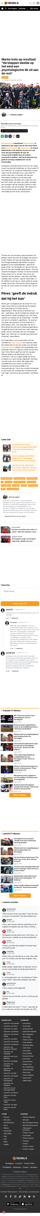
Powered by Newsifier (20, 1209)
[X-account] (6, 1196)
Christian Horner (19, 482)
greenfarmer (11, 909)
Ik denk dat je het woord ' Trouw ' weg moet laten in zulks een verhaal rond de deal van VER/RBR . (20, 1008)
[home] (2, 8)
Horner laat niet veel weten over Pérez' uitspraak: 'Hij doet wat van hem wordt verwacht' (24, 467)
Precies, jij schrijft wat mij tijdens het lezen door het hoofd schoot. (19, 947)
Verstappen (12, 8)
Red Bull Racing (7, 143)
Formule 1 (5, 77)
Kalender (22, 8)
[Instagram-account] (15, 1196)
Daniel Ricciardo (7, 347)
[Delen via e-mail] (14, 136)
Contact (25, 1167)
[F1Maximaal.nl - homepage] (11, 3)
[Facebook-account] (11, 1196)
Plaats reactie (20, 604)
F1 (6, 8)
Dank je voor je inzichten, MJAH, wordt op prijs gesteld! (20, 997)
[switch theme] (34, 3)
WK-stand (34, 8)
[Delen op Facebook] (6, 136)
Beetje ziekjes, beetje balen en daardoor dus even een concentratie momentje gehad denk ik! (19, 968)
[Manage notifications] (3, 1212)
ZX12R (9, 930)
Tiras (8, 962)
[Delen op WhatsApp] (2, 136)
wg (8, 991)
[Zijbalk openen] (2, 3)
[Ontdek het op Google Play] (12, 1204)
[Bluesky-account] (29, 1196)
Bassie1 (9, 919)
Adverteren (17, 1167)
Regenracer (11, 1002)
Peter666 (10, 951)
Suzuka (24, 485)
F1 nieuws (9, 482)
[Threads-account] (34, 1196)
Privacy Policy (29, 1163)
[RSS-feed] (24, 1196)
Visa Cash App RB (12, 489)
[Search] (30, 3)
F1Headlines (6, 1167)
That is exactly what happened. (13, 988)
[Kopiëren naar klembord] (17, 136)
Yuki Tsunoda (16, 343)
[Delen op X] (10, 136)
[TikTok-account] (20, 1196)
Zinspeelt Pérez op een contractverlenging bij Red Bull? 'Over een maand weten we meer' (24, 448)
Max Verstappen (11, 148)
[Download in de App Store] (27, 1204)
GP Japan (16, 485)
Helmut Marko (29, 143)
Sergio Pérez (25, 148)
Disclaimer (34, 1167)
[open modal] (38, 3)
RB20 (3, 489)
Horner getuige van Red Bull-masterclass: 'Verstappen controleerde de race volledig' (24, 458)
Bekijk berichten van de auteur (15, 516)
